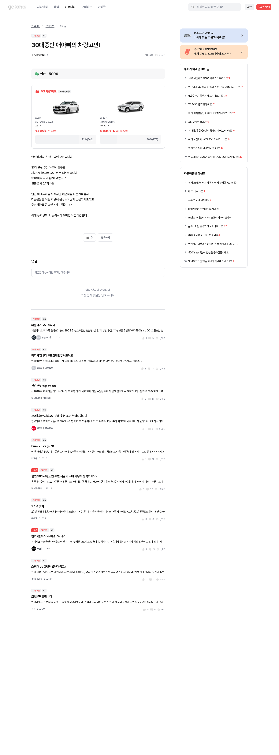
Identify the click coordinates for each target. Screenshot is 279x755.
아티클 (102, 7)
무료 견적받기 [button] (264, 7)
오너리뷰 (86, 7)
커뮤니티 (70, 7)
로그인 (249, 7)
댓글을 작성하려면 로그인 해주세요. (52, 272)
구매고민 (50, 26)
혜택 (56, 7)
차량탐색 (42, 7)
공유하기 (105, 237)
